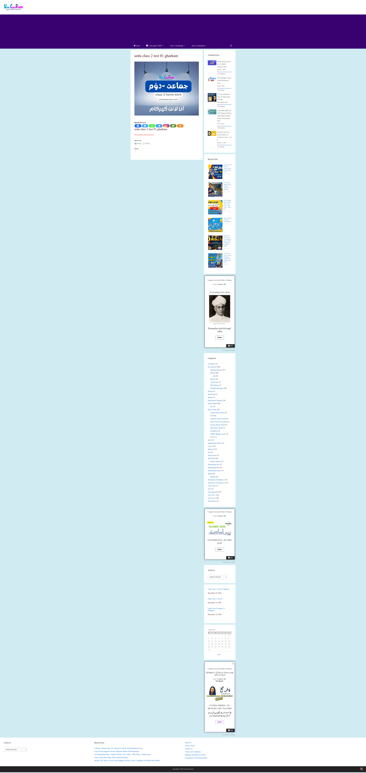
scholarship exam (214, 471)
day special (212, 367)
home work (212, 410)
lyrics (210, 446)
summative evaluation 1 (216, 480)
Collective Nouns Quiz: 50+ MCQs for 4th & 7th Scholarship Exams (228, 168)
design (210, 391)
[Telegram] (159, 125)
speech (212, 379)
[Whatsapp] (152, 125)
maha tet (211, 449)
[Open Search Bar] (231, 46)
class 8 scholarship (198, 46)
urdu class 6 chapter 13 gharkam (216, 610)
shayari (213, 477)
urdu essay (214, 382)
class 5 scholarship (176, 46)
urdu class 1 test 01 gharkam (218, 589)
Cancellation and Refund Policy (196, 758)
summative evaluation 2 (216, 483)
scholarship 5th (213, 464)
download (211, 394)
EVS (212, 416)
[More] (180, 125)
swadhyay (214, 431)
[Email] (173, 125)
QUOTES (211, 458)
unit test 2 (212, 498)
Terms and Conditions (193, 752)
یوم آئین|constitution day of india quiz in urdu (223, 97)
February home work (218, 419)
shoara (210, 474)
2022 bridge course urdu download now (224, 80)
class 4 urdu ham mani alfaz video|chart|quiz (227, 219)
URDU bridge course (218, 434)
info (209, 440)
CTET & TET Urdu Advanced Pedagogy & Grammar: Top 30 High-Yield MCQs (227, 258)
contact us (189, 749)
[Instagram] (166, 125)
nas (209, 452)
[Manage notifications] (361, 768)
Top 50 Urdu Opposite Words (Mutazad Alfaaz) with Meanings (227, 186)
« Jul (218, 654)
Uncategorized (213, 492)
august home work (217, 413)
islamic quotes (215, 461)
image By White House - (219, 324)
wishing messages (216, 388)
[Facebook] (138, 125)
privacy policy (190, 746)
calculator (211, 364)
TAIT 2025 (212, 486)
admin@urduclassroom (225, 72)
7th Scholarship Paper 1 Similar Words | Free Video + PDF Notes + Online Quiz (227, 205)
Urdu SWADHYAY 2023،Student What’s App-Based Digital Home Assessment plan (224, 116)
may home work (216, 428)
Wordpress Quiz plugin (229, 350)
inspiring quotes (216, 370)
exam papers (212, 403)
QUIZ (212, 373)
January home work (217, 425)
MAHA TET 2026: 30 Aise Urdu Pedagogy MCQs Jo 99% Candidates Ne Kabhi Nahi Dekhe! (227, 241)
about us (188, 743)
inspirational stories (215, 443)
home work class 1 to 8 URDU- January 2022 (224, 64)
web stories (214, 385)
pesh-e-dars (212, 455)
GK (214, 376)
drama (210, 397)
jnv (211, 406)
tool (209, 489)
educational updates (215, 400)
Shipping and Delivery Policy (195, 755)
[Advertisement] (183, 28)
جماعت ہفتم (214, 437)
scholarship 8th (213, 467)
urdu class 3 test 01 (215, 599)
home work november (218, 422)
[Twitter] (145, 125)
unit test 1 (212, 495)
